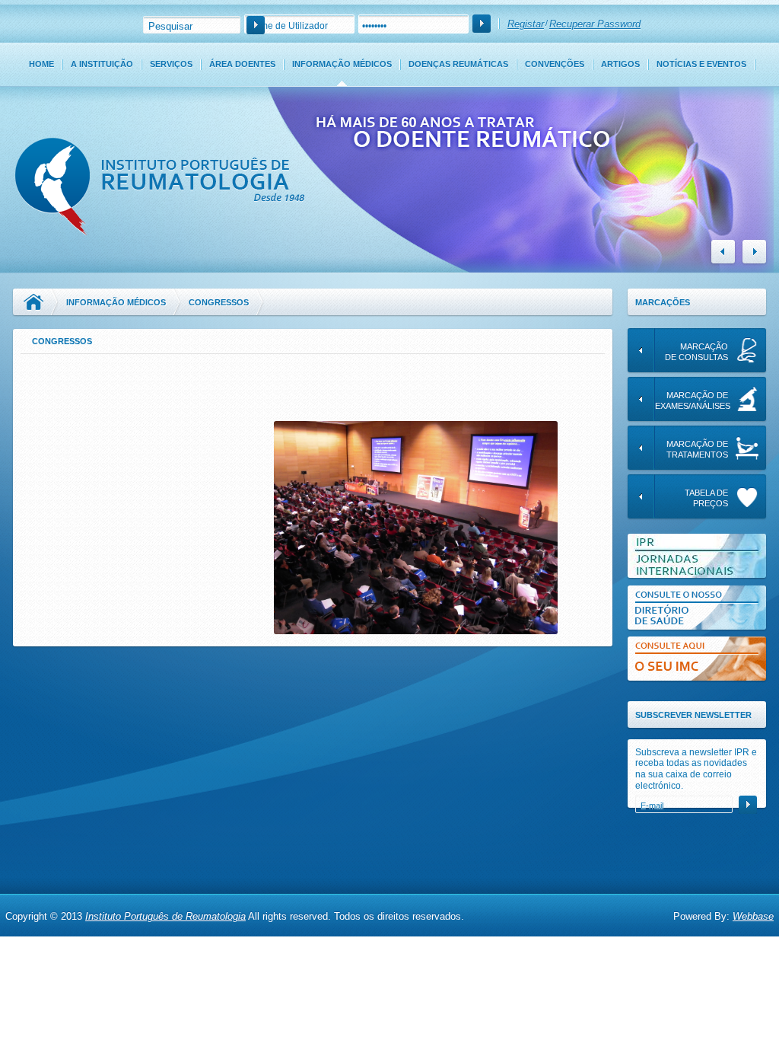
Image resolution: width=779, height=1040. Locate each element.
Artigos (620, 64)
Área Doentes (242, 64)
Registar (525, 24)
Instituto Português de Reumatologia (165, 916)
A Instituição (102, 64)
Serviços (171, 64)
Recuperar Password (595, 24)
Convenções (554, 64)
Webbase (753, 916)
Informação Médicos (342, 64)
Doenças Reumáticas (458, 64)
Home (41, 64)
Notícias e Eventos (701, 64)
